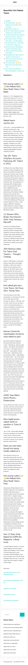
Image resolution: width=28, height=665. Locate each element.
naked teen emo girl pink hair (11, 640)
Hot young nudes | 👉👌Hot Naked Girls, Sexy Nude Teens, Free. (14, 65)
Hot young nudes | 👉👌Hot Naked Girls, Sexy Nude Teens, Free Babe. (14, 25)
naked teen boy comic (9, 646)
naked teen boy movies (10, 649)
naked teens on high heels (11, 643)
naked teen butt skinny (10, 653)
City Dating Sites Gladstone (11, 600)
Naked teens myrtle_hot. (12, 29)
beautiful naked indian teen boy (12, 634)
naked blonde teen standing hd (12, 624)
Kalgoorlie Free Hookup (10, 588)
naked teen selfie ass (9, 637)
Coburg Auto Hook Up (9, 594)
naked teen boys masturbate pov (12, 630)
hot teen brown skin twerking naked (13, 627)
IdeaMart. (8, 21)
